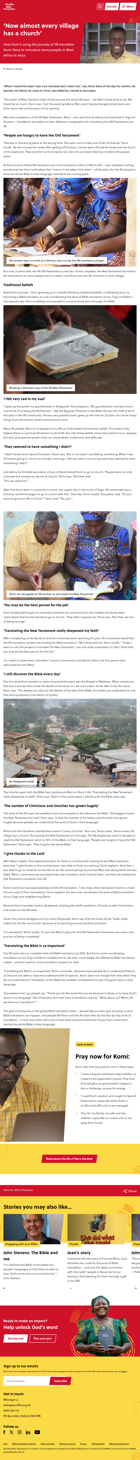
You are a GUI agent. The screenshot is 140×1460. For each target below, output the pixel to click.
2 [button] (72, 1288)
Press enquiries (48, 1443)
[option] (35, 1250)
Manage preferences (119, 1443)
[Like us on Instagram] (20, 1432)
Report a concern (67, 1443)
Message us (10, 1399)
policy (124, 1371)
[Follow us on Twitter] (11, 1432)
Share (132, 1191)
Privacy (83, 1443)
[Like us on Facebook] (4, 1432)
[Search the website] (100, 6)
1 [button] (70, 1288)
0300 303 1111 (11, 1410)
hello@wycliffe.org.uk (16, 1405)
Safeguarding (98, 1443)
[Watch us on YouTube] (37, 1432)
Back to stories (14, 68)
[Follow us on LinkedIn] (28, 1432)
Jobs (5, 1443)
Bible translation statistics (24, 1443)
